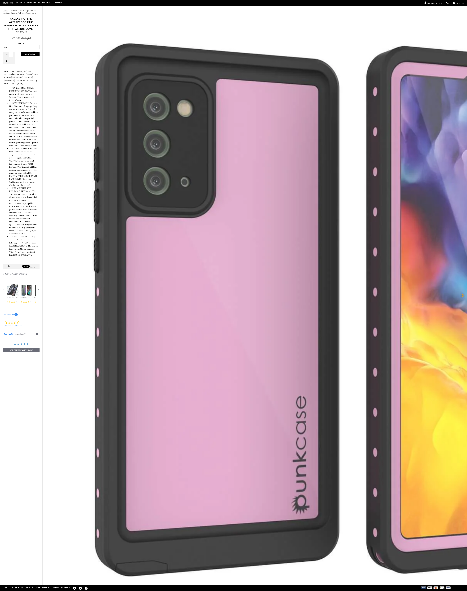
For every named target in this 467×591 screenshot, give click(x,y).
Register (439, 3)
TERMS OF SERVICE (32, 588)
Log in (430, 3)
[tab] (8, 334)
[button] (4, 290)
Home (5, 10)
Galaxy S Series (44, 3)
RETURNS (19, 588)
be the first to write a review (21, 350)
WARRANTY (65, 588)
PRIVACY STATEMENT (50, 588)
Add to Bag (30, 54)
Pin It (32, 267)
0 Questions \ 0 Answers (13, 326)
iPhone (19, 3)
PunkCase (21, 32)
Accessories (57, 3)
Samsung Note (30, 3)
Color (21, 44)
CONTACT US (8, 588)
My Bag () (459, 3)
